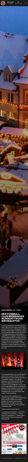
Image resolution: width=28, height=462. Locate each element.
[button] (25, 3)
